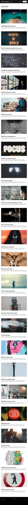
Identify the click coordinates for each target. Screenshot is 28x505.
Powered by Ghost (25, 499)
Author (11, 1)
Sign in (21, 1)
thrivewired (2, 499)
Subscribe (24, 1)
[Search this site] (18, 1)
